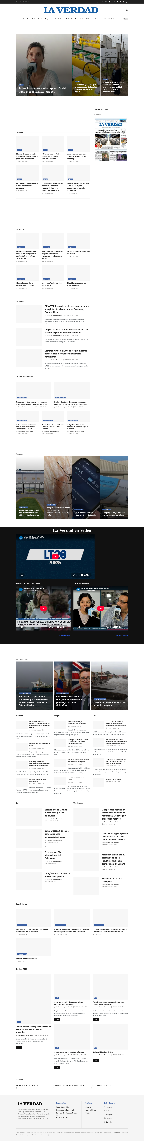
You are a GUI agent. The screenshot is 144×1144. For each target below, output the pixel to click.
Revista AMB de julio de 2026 (103, 1052)
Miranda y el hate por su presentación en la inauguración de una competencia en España (113, 859)
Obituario (89, 19)
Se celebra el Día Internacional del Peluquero (53, 855)
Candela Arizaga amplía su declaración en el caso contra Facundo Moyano (115, 836)
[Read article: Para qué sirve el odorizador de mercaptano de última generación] (27, 173)
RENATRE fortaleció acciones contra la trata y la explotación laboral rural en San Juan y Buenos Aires (67, 309)
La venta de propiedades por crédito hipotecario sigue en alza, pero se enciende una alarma (110, 930)
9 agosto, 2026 (73, 746)
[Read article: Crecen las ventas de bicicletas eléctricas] (72, 1037)
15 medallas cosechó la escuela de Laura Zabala (25, 284)
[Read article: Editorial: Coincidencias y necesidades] (22, 782)
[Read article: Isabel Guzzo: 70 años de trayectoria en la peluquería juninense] (29, 838)
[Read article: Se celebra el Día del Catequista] (86, 886)
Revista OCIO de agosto (113, 779)
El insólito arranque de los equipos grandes (76, 284)
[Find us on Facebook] (109, 2)
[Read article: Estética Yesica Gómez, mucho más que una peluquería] (29, 817)
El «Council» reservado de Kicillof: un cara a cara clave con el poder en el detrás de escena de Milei (39, 724)
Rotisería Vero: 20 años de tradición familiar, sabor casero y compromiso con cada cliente (116, 741)
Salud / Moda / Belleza (63, 1118)
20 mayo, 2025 (98, 934)
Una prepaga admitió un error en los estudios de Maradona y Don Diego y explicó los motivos (114, 814)
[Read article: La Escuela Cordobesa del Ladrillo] (60, 781)
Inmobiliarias (79, 19)
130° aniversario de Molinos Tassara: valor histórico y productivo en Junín (51, 156)
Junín (34, 19)
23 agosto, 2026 (36, 748)
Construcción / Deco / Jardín (65, 1110)
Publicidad (26, 2)
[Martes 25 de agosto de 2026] (111, 161)
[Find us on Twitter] (112, 2)
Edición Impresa (113, 19)
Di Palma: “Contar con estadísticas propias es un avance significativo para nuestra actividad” (71, 930)
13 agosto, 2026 (74, 726)
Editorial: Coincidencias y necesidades (37, 780)
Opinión (87, 1113)
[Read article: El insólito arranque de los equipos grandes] (78, 273)
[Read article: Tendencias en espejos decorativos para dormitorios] (60, 725)
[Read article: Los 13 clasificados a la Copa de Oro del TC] (53, 273)
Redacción (19, 2)
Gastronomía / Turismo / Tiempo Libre (66, 1114)
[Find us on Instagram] (114, 2)
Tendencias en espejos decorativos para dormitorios (77, 723)
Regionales (49, 19)
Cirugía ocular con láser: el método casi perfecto (58, 875)
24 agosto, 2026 (73, 256)
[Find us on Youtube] (117, 2)
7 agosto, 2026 (78, 1007)
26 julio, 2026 (78, 1055)
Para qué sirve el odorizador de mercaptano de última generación (27, 185)
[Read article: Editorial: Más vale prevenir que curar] (22, 747)
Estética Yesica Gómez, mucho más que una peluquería (56, 812)
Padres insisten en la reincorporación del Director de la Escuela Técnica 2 (42, 89)
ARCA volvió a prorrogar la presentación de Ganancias (85, 513)
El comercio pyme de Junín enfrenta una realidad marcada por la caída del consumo (27, 156)
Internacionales (25, 693)
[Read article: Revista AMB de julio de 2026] (110, 1037)
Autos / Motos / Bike (62, 1107)
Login (126, 2)
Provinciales (59, 19)
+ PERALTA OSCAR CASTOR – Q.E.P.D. (27, 1085)
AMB (19, 1022)
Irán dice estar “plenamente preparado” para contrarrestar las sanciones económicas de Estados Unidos (33, 701)
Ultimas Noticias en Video (28, 583)
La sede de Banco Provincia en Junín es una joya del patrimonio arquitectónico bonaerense (78, 187)
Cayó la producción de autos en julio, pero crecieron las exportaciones (69, 1003)
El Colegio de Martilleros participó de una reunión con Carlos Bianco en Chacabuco (78, 741)
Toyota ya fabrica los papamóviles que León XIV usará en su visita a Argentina (33, 1029)
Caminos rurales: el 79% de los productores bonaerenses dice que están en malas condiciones (66, 353)
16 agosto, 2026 (36, 784)
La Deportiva (25, 19)
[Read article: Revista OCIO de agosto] (98, 782)
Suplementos (99, 19)
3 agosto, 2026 (111, 746)
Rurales (40, 19)
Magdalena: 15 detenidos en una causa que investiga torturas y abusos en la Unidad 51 (31, 403)
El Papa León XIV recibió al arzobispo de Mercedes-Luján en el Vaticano (77, 427)
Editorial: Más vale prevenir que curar (39, 744)
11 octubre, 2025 (22, 934)
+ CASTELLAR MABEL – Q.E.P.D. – (101, 1085)
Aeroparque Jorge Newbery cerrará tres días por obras (113, 513)
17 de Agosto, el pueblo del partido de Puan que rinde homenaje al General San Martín (116, 723)
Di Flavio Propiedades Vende (26, 958)
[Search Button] (127, 9)
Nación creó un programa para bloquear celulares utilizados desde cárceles (29, 512)
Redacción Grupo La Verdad (28, 95)
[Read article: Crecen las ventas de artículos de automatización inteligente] (60, 763)
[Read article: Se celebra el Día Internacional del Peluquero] (29, 860)
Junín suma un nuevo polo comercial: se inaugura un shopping (76, 156)
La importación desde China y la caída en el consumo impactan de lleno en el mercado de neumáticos (52, 187)
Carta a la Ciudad (90, 1110)
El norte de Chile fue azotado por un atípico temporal (109, 704)
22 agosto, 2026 (100, 709)
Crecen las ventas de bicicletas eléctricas (69, 1052)
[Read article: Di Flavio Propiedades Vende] (33, 947)
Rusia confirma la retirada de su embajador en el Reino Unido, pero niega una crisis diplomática (71, 701)
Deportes (21, 247)
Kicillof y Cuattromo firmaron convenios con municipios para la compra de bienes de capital (71, 403)
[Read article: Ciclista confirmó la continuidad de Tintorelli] (78, 241)
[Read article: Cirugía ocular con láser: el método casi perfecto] (29, 881)
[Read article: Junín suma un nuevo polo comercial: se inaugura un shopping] (78, 144)
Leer (20, 1048)
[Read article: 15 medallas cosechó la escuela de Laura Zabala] (27, 273)
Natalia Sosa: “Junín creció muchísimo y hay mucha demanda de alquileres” (32, 930)
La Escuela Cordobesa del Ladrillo (76, 779)
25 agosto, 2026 (43, 95)
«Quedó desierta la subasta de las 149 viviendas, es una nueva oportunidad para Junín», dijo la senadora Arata (114, 87)
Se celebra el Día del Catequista (112, 880)
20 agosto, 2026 (41, 1035)
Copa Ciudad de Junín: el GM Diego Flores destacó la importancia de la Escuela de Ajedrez (52, 254)
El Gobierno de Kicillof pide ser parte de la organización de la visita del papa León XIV (26, 427)
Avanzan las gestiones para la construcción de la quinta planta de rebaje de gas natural (86, 88)
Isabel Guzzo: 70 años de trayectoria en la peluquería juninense (57, 833)
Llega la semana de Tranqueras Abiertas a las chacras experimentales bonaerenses (66, 331)
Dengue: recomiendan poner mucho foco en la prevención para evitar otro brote (58, 511)
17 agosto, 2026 (112, 728)
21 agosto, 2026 (36, 768)
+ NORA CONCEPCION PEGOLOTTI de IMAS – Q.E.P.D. (69, 1085)
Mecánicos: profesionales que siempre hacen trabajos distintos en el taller (109, 1003)
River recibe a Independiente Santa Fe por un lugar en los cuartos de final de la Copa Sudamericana (26, 254)
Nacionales (69, 19)
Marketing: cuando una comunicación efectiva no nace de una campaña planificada (39, 763)
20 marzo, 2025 (22, 961)
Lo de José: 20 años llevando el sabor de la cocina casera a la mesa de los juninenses (116, 761)
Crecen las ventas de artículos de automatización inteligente (78, 761)
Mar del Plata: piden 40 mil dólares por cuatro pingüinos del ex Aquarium (53, 427)
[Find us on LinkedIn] (120, 2)
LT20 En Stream (81, 583)
